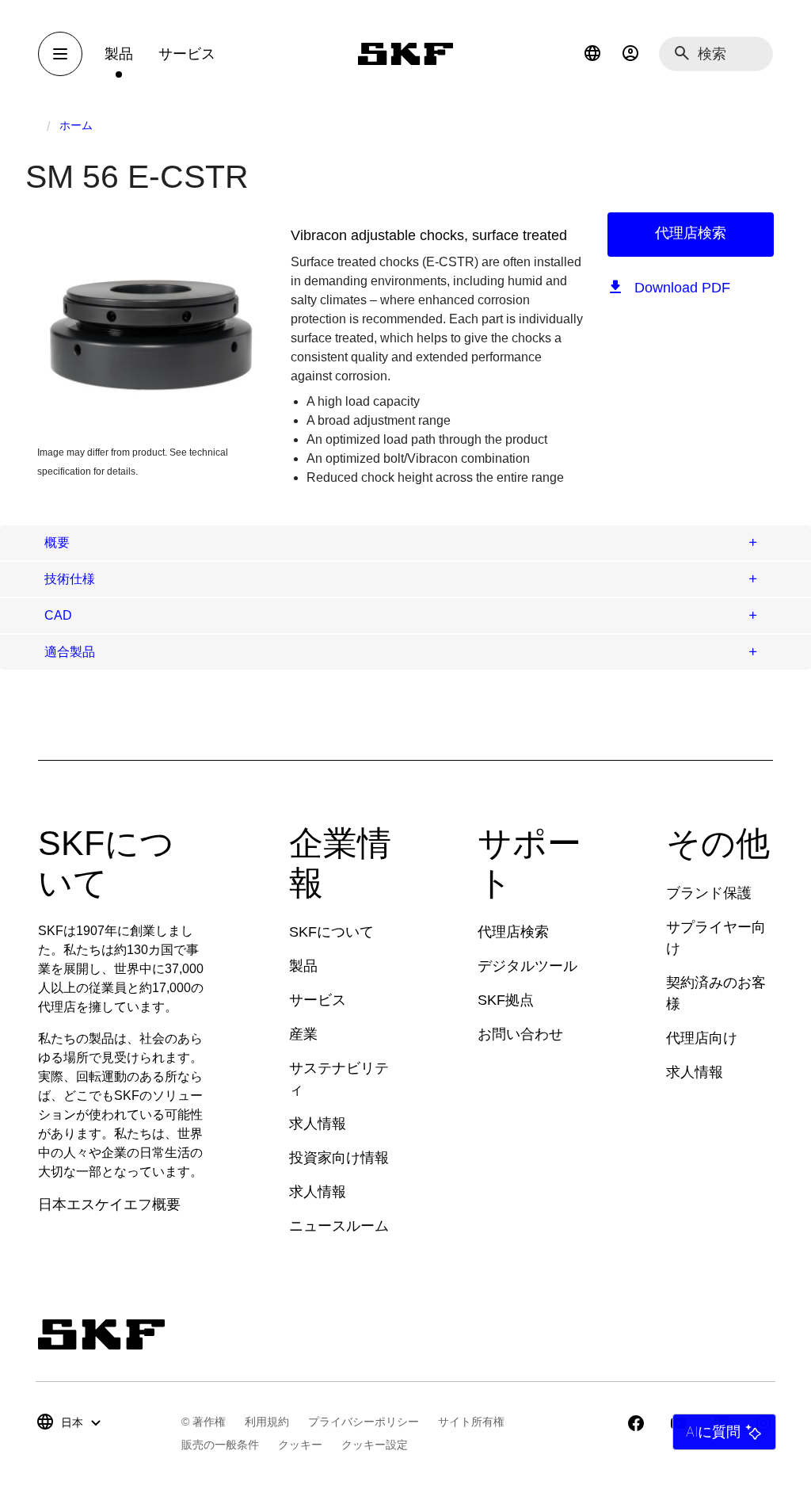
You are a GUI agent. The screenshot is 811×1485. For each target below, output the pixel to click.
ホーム (76, 125)
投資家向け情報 (339, 1158)
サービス (317, 1000)
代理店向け (701, 1038)
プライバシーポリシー (363, 1421)
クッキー (300, 1444)
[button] (592, 54)
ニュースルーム (339, 1226)
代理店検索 (690, 233)
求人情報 (317, 1124)
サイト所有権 (471, 1421)
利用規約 (267, 1421)
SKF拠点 (506, 1000)
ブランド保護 (709, 893)
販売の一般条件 (220, 1444)
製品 (303, 966)
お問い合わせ (520, 1034)
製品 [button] (119, 54)
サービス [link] (186, 54)
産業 (303, 1034)
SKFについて (331, 932)
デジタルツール (527, 966)
